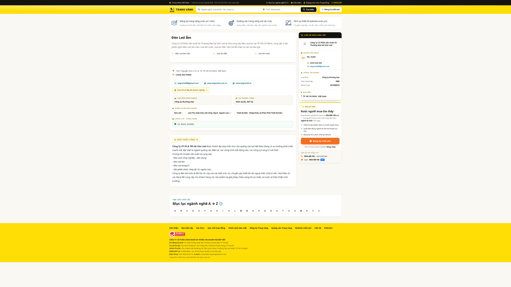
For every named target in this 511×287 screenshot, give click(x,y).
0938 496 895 (316, 63)
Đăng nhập (331, 147)
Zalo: (314, 160)
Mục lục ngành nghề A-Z (279, 3)
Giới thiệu (297, 3)
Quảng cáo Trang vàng (281, 228)
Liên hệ (317, 228)
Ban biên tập (187, 228)
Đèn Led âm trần (182, 53)
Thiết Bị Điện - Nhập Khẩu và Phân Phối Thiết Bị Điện (259, 113)
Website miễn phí (303, 228)
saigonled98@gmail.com (319, 66)
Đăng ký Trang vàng (259, 228)
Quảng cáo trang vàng (254, 21)
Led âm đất (222, 53)
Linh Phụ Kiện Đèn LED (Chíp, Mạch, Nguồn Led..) (209, 113)
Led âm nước (264, 53)
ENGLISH (338, 3)
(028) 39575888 (183, 75)
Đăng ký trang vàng (197, 21)
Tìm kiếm (310, 9)
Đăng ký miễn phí (332, 9)
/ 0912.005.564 (315, 156)
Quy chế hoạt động (216, 228)
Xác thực (200, 228)
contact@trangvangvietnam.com (213, 254)
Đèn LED (177, 113)
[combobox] (231, 9)
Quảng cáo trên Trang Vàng (317, 3)
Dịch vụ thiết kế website (310, 21)
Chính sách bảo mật (237, 228)
